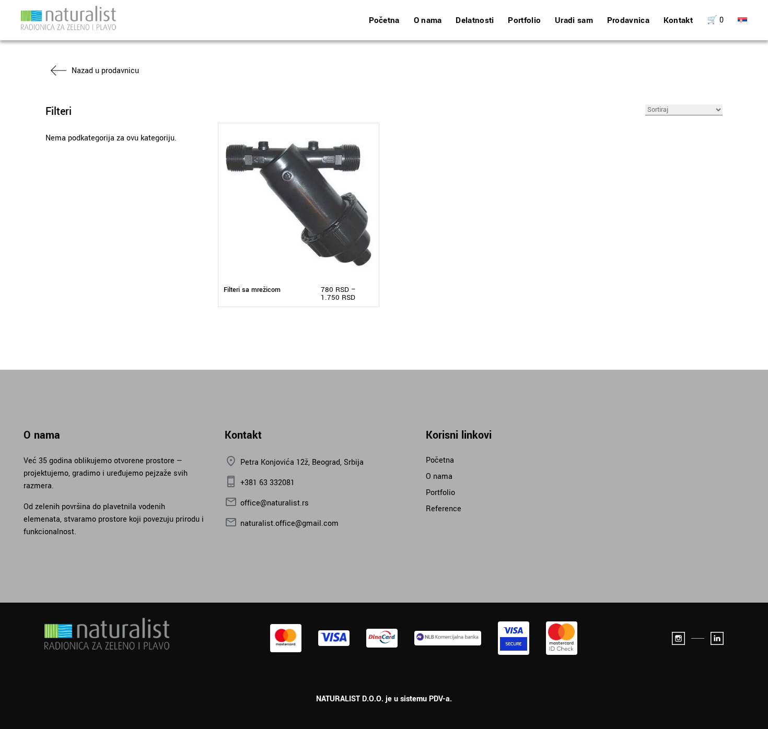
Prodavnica (628, 20)
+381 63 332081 (267, 482)
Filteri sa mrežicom (252, 290)
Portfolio (524, 20)
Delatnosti (475, 20)
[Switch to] (742, 20)
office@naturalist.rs (274, 503)
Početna (384, 20)
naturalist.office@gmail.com (289, 523)
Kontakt (678, 20)
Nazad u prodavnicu (105, 70)
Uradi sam (574, 20)
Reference (443, 508)
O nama (428, 20)
